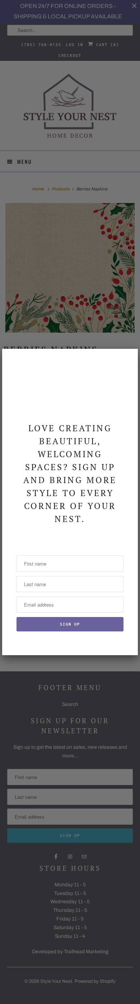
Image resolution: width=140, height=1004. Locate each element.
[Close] (128, 358)
